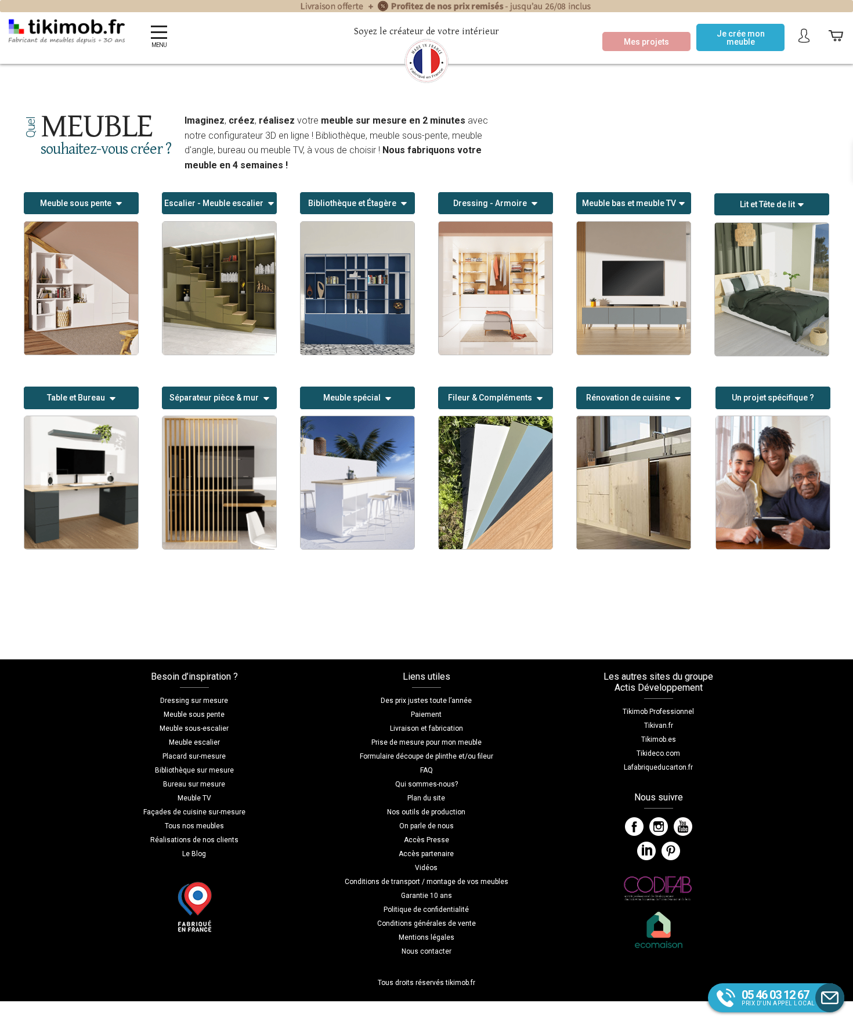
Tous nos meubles (194, 826)
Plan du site (426, 798)
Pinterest (671, 851)
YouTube (683, 826)
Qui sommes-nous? (426, 784)
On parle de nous (426, 826)
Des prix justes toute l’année (426, 701)
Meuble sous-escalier (194, 728)
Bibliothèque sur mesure (194, 770)
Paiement (426, 714)
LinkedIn (646, 851)
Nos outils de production (426, 812)
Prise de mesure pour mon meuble (426, 742)
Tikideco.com (658, 753)
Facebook (634, 826)
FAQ (426, 770)
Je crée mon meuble (741, 37)
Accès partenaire (426, 854)
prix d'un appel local (778, 997)
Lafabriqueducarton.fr (658, 767)
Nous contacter (426, 951)
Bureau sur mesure (194, 784)
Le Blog (194, 854)
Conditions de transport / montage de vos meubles (426, 882)
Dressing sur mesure (194, 701)
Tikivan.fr (658, 725)
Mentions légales (426, 937)
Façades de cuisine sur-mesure (194, 812)
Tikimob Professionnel (658, 712)
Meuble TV (194, 798)
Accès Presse (426, 840)
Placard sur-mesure (194, 756)
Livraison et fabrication (426, 728)
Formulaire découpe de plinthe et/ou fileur (426, 756)
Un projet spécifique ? (773, 397)
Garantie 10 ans (426, 896)
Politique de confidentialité (426, 909)
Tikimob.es (658, 739)
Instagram (658, 826)
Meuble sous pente (194, 714)
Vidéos (426, 868)
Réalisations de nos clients (194, 840)
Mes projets (646, 41)
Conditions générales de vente (426, 923)
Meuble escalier (194, 742)
